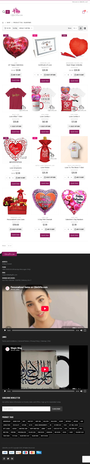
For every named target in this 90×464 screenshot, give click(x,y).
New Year (5, 432)
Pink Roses (41, 432)
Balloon (46, 421)
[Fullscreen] (85, 330)
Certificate (43, 63)
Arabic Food (16, 421)
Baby (24, 421)
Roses (64, 432)
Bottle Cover (40, 165)
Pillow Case (32, 432)
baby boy (30, 421)
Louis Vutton (58, 428)
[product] (15, 98)
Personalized (22, 432)
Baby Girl (38, 421)
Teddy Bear (6, 436)
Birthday (68, 421)
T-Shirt (71, 432)
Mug (81, 428)
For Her (76, 63)
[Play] (5, 330)
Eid (50, 425)
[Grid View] (81, 28)
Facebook (4, 458)
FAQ (49, 341)
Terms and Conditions (9, 341)
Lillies (49, 428)
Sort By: (15, 28)
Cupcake (24, 425)
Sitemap (43, 341)
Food (65, 425)
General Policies (23, 341)
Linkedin (12, 458)
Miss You (78, 165)
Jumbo (43, 428)
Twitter (8, 458)
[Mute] (81, 330)
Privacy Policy (35, 341)
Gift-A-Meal (6, 428)
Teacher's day (80, 432)
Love (15, 63)
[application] (45, 309)
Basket (61, 421)
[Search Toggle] (4, 11)
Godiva (14, 428)
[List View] (85, 28)
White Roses (44, 436)
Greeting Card (23, 428)
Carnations (6, 425)
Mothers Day (73, 428)
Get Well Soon (73, 425)
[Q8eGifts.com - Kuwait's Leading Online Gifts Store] (17, 12)
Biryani (76, 421)
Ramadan (49, 432)
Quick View (15, 80)
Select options (51, 75)
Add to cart (16, 75)
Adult (14, 114)
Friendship (47, 165)
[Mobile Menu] (8, 12)
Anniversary (69, 63)
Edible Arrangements (41, 425)
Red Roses (57, 432)
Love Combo (45, 114)
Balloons (54, 421)
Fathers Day (57, 425)
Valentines (35, 436)
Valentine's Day (24, 436)
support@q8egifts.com (9, 275)
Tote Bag (14, 436)
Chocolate (16, 425)
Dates (30, 425)
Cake (81, 421)
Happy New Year (34, 428)
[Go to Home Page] (3, 22)
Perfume (13, 432)
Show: (70, 28)
